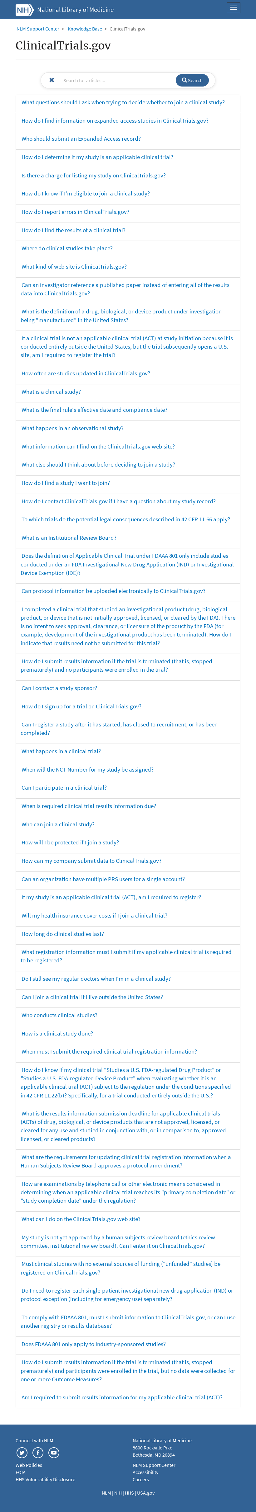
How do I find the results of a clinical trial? (74, 230)
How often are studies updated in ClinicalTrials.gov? (86, 373)
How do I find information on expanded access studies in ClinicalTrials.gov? (115, 120)
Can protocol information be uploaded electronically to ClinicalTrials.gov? (113, 590)
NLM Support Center (38, 29)
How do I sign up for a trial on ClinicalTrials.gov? (81, 706)
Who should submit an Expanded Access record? (81, 138)
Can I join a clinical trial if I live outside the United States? (92, 997)
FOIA (21, 1472)
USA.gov (146, 1493)
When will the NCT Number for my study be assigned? (88, 769)
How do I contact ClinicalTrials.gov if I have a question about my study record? (119, 501)
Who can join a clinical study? (58, 824)
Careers (141, 1479)
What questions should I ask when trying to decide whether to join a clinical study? (123, 102)
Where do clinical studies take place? (67, 248)
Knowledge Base (85, 29)
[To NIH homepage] (25, 9)
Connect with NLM (34, 1440)
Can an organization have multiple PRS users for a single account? (103, 879)
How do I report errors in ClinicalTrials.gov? (75, 211)
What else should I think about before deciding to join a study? (98, 464)
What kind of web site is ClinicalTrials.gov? (74, 266)
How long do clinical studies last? (63, 933)
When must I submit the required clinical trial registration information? (109, 1051)
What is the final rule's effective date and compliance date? (94, 409)
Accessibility (145, 1472)
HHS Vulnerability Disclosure (45, 1479)
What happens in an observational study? (73, 428)
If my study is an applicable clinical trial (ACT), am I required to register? (111, 897)
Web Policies (29, 1465)
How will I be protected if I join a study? (70, 842)
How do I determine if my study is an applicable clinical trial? (97, 157)
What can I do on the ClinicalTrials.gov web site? (81, 1219)
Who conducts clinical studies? (59, 1015)
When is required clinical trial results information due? (89, 806)
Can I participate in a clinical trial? (64, 787)
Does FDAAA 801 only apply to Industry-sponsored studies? (94, 1344)
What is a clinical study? (51, 391)
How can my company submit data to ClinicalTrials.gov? (91, 860)
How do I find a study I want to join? (66, 482)
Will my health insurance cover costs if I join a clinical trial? (94, 915)
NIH (118, 1493)
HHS (130, 1493)
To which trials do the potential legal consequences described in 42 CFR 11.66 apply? (126, 519)
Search (195, 80)
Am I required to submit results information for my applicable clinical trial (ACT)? (122, 1397)
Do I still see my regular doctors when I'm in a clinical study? (96, 978)
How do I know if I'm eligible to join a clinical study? (86, 193)
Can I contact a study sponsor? (59, 688)
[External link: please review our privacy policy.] (22, 1452)
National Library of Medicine (75, 10)
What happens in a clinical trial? (61, 751)
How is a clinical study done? (57, 1033)
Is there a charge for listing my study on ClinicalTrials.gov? (94, 175)
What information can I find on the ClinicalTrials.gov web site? (98, 446)
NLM (107, 1493)
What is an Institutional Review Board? (69, 537)
